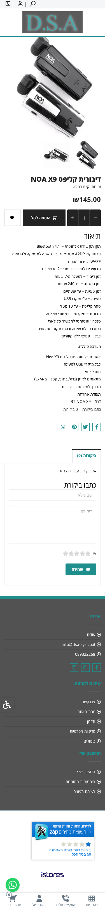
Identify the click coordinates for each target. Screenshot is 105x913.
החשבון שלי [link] (86, 771)
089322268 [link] (85, 654)
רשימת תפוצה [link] (84, 791)
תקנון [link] (91, 721)
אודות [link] (91, 634)
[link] (92, 901)
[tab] (55, 119)
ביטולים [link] (89, 741)
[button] (87, 155)
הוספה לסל (40, 217)
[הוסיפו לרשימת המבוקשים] (12, 217)
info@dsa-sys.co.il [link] (78, 644)
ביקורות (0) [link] (86, 455)
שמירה (78, 569)
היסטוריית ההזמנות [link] (80, 781)
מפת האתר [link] (86, 711)
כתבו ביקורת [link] (91, 409)
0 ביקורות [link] (70, 409)
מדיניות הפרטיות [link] (82, 731)
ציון (94, 553)
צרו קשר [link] (88, 701)
